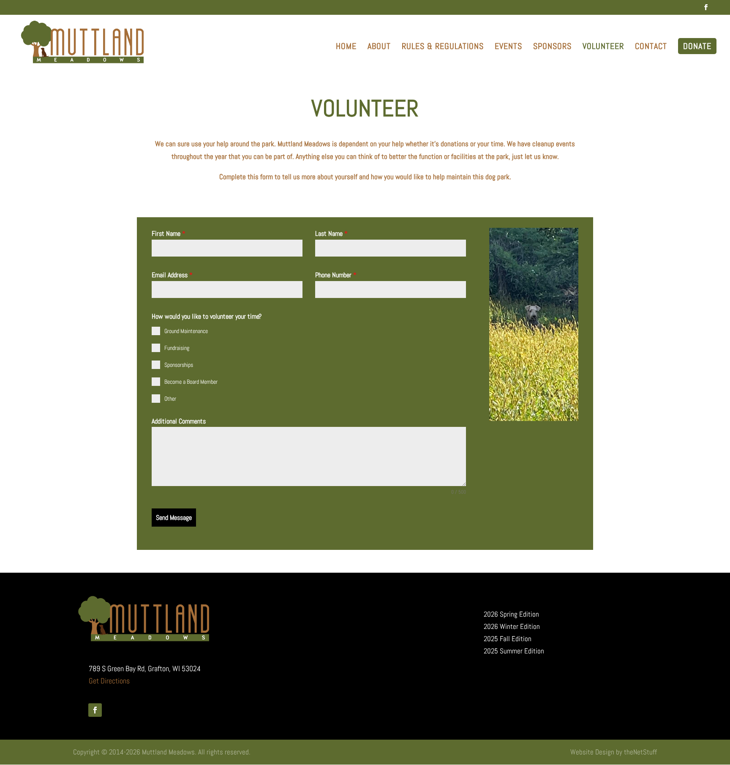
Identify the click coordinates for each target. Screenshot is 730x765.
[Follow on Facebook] (95, 710)
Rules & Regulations (443, 47)
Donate (697, 46)
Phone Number (336, 274)
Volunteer (603, 47)
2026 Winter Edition (512, 626)
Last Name (331, 233)
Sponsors (552, 47)
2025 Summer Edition (514, 651)
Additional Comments (179, 421)
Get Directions (109, 681)
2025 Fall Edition (507, 638)
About (379, 47)
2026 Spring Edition (511, 614)
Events (508, 47)
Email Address (172, 274)
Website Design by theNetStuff (613, 752)
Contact (651, 47)
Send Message (174, 517)
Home (346, 47)
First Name (168, 233)
